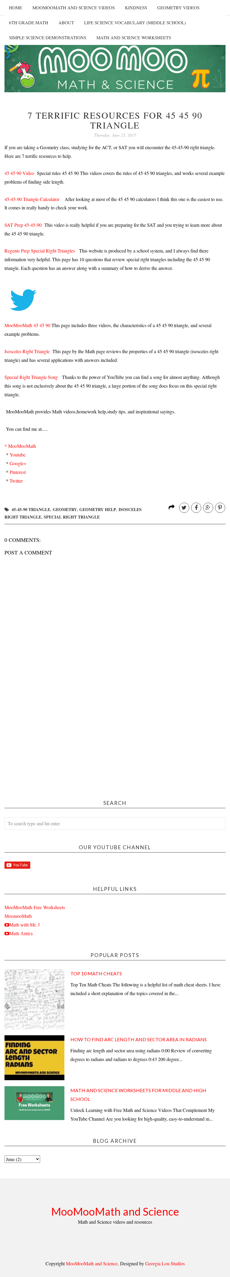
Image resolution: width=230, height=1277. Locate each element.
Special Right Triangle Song (31, 377)
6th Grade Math (28, 22)
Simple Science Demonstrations (47, 37)
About (66, 22)
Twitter (16, 480)
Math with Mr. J (24, 924)
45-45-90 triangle (31, 509)
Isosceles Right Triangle (27, 351)
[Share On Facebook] (196, 508)
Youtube (17, 454)
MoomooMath (18, 916)
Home (15, 7)
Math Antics (21, 933)
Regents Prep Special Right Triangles (39, 250)
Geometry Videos (178, 7)
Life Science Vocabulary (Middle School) (135, 22)
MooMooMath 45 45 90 (27, 325)
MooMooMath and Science (115, 1211)
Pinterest (17, 472)
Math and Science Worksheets (133, 37)
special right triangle (72, 517)
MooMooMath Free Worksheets (34, 907)
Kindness (136, 7)
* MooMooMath (20, 446)
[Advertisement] (114, 743)
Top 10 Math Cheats (96, 973)
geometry (65, 509)
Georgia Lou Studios (165, 1263)
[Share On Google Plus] (208, 508)
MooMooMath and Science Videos (73, 7)
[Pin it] (220, 508)
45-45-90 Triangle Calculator (31, 199)
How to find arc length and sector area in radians (138, 1039)
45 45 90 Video (19, 173)
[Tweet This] (184, 508)
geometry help (97, 509)
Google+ (17, 463)
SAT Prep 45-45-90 (23, 225)
